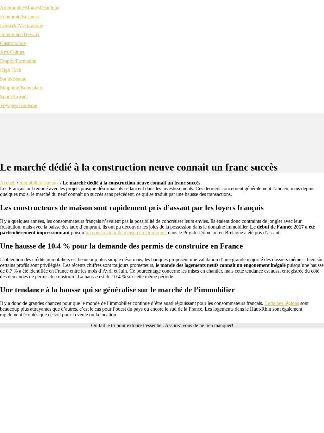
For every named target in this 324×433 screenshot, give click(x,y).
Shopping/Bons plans (21, 87)
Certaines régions (282, 303)
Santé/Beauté (13, 78)
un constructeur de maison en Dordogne (125, 232)
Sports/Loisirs (14, 96)
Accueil (8, 182)
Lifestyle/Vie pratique (21, 25)
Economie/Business (19, 16)
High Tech (10, 70)
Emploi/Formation (18, 61)
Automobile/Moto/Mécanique (29, 7)
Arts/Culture (12, 52)
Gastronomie (13, 43)
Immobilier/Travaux (20, 34)
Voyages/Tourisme (18, 105)
